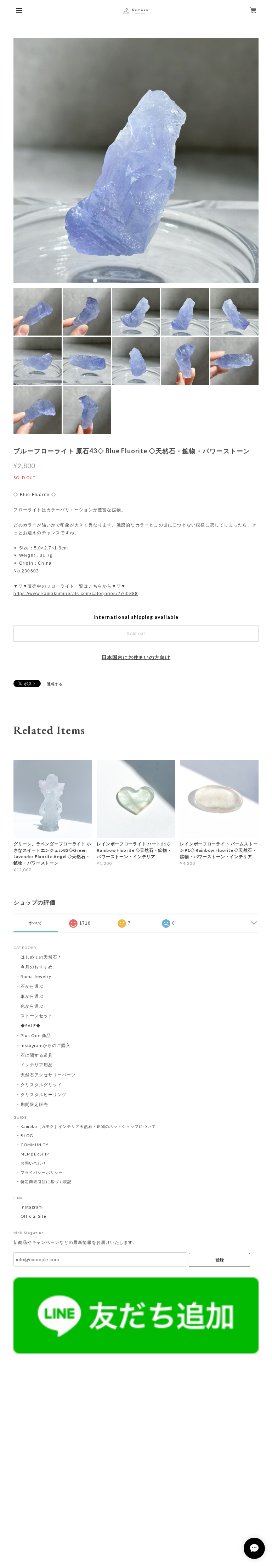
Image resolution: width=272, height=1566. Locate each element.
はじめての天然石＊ (41, 957)
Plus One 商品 (36, 1035)
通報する (55, 684)
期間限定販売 (34, 1104)
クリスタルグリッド (41, 1084)
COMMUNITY (35, 1144)
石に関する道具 (37, 1055)
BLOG (27, 1135)
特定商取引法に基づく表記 (46, 1181)
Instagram (31, 1207)
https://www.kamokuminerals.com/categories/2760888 (75, 593)
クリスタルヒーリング (44, 1094)
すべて (35, 923)
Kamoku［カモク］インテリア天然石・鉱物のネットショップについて (88, 1126)
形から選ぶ (32, 996)
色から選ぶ (32, 1006)
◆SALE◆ (31, 1025)
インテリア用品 (37, 1064)
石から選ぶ (32, 986)
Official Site (33, 1216)
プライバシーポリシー (42, 1172)
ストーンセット (37, 1015)
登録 (219, 1259)
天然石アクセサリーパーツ (48, 1074)
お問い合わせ (33, 1163)
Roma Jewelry (36, 976)
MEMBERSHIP (35, 1154)
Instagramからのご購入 (45, 1045)
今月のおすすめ (37, 967)
